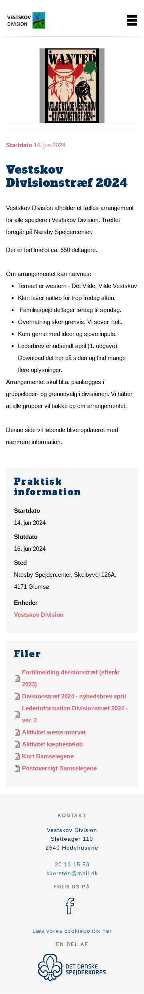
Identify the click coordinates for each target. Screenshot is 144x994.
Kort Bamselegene (48, 756)
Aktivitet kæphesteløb (52, 744)
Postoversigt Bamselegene (59, 768)
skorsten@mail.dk (72, 873)
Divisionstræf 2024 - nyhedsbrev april (74, 696)
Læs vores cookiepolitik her (72, 931)
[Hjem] (26, 20)
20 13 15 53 (72, 864)
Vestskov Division (39, 614)
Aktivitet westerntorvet (54, 732)
